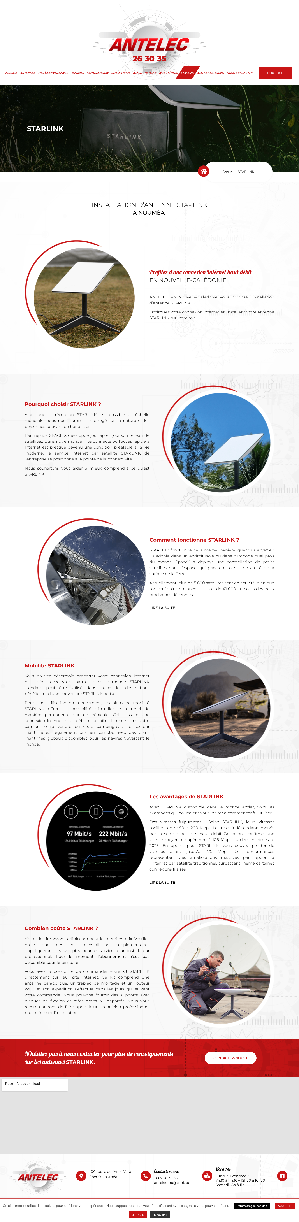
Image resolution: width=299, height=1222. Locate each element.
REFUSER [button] (137, 1215)
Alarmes (77, 72)
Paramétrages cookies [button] (252, 1206)
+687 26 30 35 (166, 1178)
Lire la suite (162, 608)
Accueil (12, 72)
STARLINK (188, 72)
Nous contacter (240, 72)
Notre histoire (145, 72)
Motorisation (98, 72)
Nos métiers (168, 72)
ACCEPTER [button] (285, 1206)
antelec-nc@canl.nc (171, 1183)
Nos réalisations (210, 72)
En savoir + (160, 1215)
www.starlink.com (70, 938)
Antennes (28, 72)
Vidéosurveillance (53, 72)
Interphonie (121, 72)
